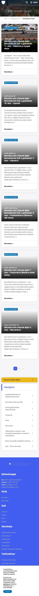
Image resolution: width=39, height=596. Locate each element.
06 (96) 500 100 (13, 482)
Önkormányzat (6, 536)
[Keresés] (27, 2)
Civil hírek (4, 497)
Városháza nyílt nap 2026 (14, 402)
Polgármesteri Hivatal (8, 532)
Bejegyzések (15, 19)
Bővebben (9, 72)
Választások (5, 546)
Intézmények (5, 539)
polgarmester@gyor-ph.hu (10, 487)
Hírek (7, 420)
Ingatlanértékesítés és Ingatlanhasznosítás (13, 396)
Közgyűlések (5, 542)
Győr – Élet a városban (13, 446)
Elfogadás (7, 591)
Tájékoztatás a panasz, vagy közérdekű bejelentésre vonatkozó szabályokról (17, 433)
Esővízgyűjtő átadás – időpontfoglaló (12, 409)
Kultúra (3, 515)
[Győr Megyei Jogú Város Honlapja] (3, 2)
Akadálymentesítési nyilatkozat (11, 549)
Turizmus (4, 512)
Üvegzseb (8, 415)
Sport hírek (5, 501)
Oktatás (4, 522)
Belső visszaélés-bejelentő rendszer (17, 441)
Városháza (9, 426)
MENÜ (35, 2)
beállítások (6, 584)
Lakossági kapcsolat (8, 563)
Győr (5, 19)
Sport (3, 518)
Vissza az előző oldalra (12, 380)
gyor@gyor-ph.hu (11, 485)
